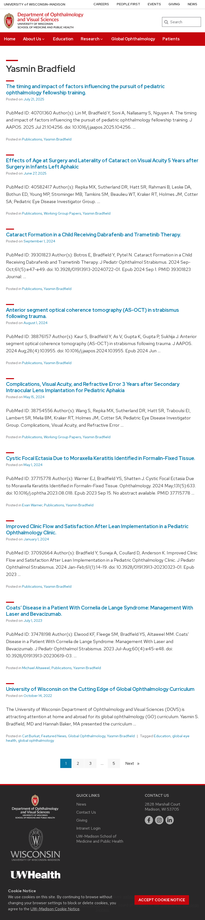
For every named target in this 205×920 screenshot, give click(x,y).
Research (90, 39)
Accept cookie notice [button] (161, 899)
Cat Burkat (31, 735)
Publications (32, 139)
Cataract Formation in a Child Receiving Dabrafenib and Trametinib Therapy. (93, 234)
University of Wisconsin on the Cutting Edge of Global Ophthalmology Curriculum (100, 689)
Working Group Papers (62, 213)
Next (134, 763)
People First (128, 4)
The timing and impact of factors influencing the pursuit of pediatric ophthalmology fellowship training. (85, 89)
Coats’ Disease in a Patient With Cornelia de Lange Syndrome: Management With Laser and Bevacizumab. (99, 610)
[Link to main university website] (35, 861)
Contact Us (86, 812)
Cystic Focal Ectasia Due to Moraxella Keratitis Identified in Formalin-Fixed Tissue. (100, 458)
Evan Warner (32, 505)
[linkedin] (170, 820)
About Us (32, 39)
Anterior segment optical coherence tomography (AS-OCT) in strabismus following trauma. (92, 313)
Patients (171, 39)
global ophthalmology (36, 740)
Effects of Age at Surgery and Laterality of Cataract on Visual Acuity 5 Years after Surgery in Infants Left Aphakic (102, 163)
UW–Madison (34, 4)
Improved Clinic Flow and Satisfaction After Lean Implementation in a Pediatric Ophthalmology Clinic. (97, 529)
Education (63, 39)
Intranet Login (88, 828)
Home (10, 39)
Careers (101, 4)
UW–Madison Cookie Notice (55, 908)
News (192, 4)
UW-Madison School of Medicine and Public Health (99, 839)
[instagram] (159, 820)
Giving (174, 4)
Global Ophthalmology (133, 39)
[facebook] (149, 820)
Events (154, 4)
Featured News (53, 735)
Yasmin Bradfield (58, 139)
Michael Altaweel (36, 667)
